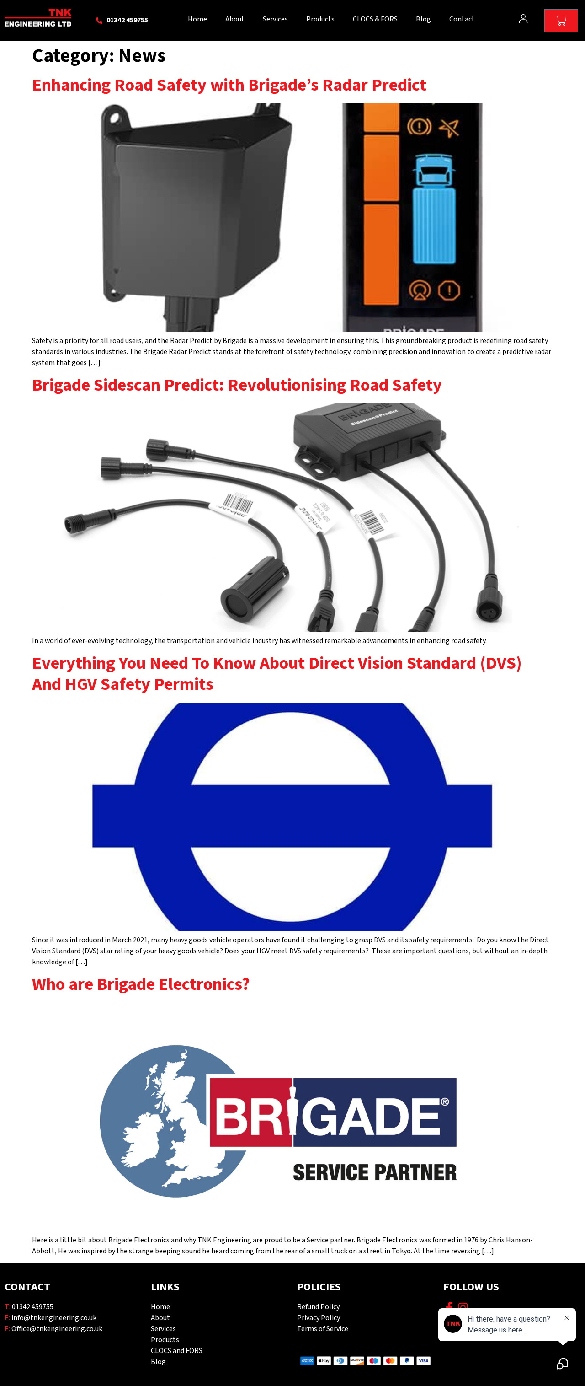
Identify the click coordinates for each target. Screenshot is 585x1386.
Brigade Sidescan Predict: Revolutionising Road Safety (237, 385)
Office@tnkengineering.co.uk (56, 1329)
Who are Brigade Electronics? (141, 984)
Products (320, 19)
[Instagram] (462, 1307)
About (235, 19)
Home (197, 19)
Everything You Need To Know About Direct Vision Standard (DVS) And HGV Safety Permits (277, 674)
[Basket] (561, 20)
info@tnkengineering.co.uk (53, 1318)
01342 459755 (32, 1307)
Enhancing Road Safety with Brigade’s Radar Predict (229, 85)
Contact (462, 19)
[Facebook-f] (449, 1307)
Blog (423, 19)
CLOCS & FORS (375, 19)
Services (275, 19)
